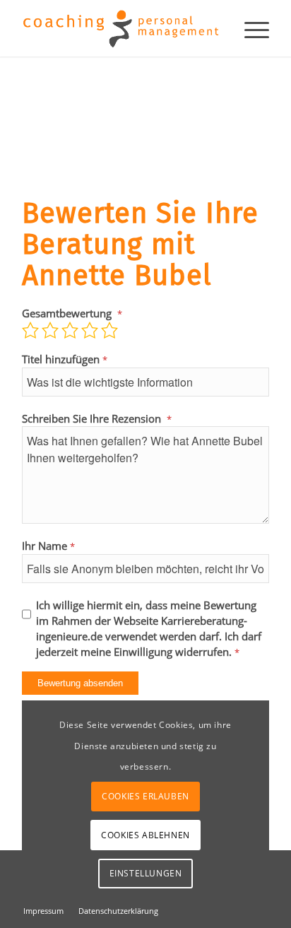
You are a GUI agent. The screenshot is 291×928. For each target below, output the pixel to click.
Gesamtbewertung (68, 313)
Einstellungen (145, 873)
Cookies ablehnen (145, 835)
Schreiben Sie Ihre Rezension (93, 418)
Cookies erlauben (145, 796)
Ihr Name (44, 546)
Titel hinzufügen (61, 359)
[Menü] (249, 28)
